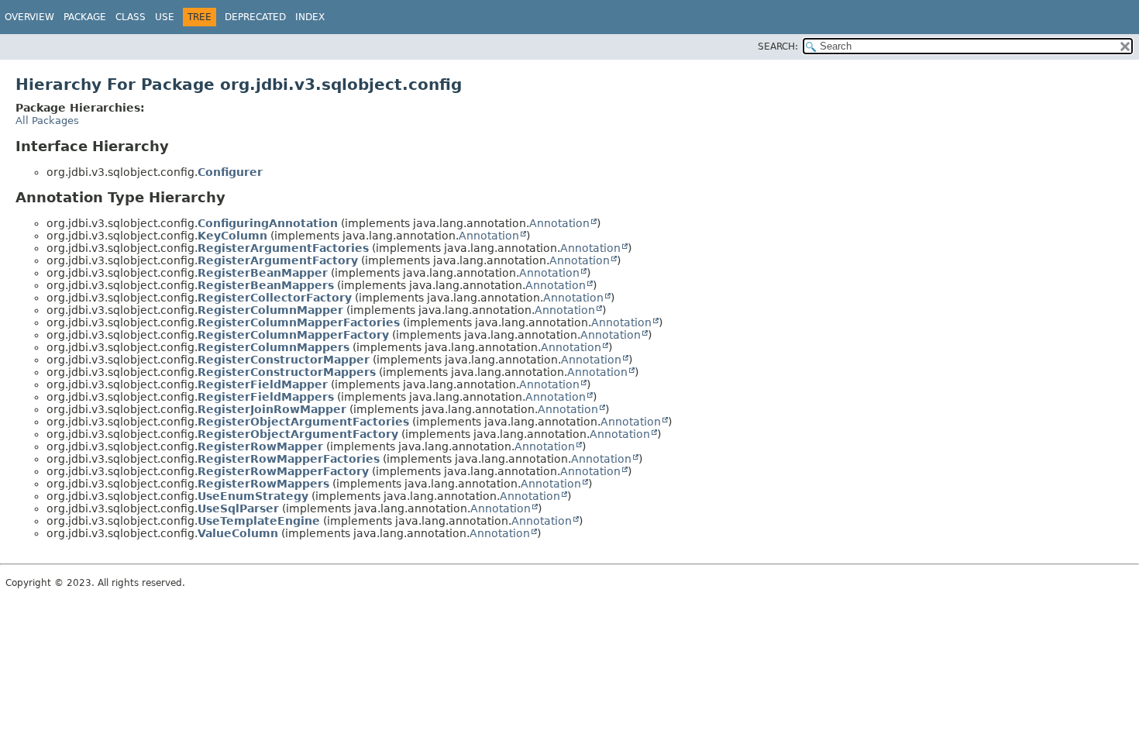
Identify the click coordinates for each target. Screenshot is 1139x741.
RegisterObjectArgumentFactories (303, 421)
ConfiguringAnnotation (268, 223)
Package (85, 17)
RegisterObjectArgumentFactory (298, 434)
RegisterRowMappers (263, 483)
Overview (29, 17)
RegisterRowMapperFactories (289, 459)
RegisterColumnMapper (270, 310)
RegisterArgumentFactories (283, 248)
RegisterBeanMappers (266, 285)
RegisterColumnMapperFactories (299, 322)
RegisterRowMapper (260, 446)
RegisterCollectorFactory (275, 297)
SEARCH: (778, 46)
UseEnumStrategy (253, 496)
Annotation (559, 223)
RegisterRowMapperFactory (283, 471)
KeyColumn (232, 235)
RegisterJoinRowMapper (272, 409)
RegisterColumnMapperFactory (293, 335)
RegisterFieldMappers (266, 397)
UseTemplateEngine (259, 521)
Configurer (230, 172)
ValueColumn (238, 533)
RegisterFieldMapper (263, 384)
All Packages (47, 120)
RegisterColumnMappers (273, 347)
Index (310, 17)
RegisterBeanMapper (263, 273)
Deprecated (255, 17)
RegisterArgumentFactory (278, 260)
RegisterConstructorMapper (284, 359)
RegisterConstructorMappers (287, 372)
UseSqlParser (238, 508)
